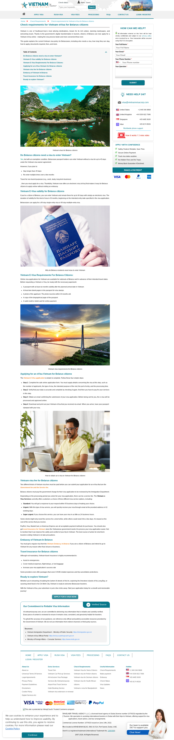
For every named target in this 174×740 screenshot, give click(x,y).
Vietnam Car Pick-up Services (59, 674)
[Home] (23, 14)
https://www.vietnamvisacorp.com (38, 5)
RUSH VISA (60, 655)
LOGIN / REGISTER (34, 659)
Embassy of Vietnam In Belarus (35, 73)
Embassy (103, 677)
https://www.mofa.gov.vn (71, 639)
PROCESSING (93, 655)
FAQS (108, 655)
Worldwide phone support (133, 128)
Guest (88, 3)
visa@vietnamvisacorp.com (135, 102)
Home (23, 21)
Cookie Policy (27, 692)
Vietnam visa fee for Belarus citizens (37, 69)
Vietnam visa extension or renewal (60, 692)
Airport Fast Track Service (57, 684)
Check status (63, 3)
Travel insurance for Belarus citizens (37, 76)
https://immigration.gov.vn (82, 632)
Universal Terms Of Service (32, 674)
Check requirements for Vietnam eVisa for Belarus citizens (72, 21)
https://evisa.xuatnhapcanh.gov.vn (61, 636)
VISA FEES (75, 655)
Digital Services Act (29, 695)
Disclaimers (26, 688)
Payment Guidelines (29, 684)
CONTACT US (123, 655)
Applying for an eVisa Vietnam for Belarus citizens (42, 66)
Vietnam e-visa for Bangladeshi (85, 688)
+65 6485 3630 (145, 119)
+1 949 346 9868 (144, 110)
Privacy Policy (27, 681)
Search (92, 7)
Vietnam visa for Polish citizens (85, 674)
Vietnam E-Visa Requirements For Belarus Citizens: (43, 63)
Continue (32, 735)
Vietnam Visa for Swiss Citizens (85, 670)
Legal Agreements (28, 677)
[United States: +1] (117, 62)
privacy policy (146, 36)
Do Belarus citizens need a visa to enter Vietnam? (42, 56)
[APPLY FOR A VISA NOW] (65, 597)
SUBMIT (133, 83)
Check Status (105, 681)
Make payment (105, 674)
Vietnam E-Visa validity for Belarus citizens (40, 59)
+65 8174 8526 (145, 124)
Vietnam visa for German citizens (86, 677)
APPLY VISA (43, 655)
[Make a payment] (133, 174)
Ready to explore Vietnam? (33, 79)
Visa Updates (105, 684)
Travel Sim (52, 670)
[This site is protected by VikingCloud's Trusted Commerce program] (48, 709)
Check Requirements (38, 21)
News (102, 688)
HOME (28, 655)
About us (25, 670)
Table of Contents (30, 52)
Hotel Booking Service (56, 688)
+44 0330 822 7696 (143, 114)
